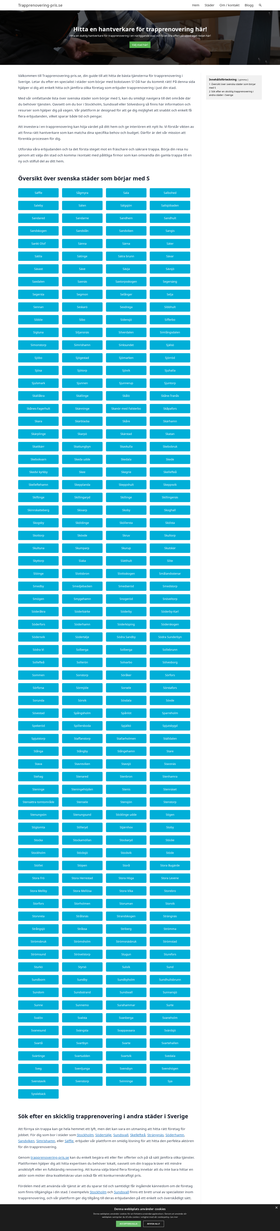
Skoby (126, 510)
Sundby (82, 979)
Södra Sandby (126, 637)
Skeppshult (126, 485)
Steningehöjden (82, 789)
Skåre (126, 421)
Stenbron (126, 776)
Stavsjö (126, 764)
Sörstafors (170, 688)
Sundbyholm (126, 979)
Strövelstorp (82, 954)
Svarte (126, 1043)
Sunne (38, 1005)
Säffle (38, 193)
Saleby (38, 205)
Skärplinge (38, 434)
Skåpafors (170, 408)
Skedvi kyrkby (38, 472)
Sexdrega (126, 307)
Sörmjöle (82, 688)
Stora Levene (170, 878)
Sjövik (126, 370)
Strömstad (170, 941)
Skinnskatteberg (38, 510)
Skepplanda (82, 485)
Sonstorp (82, 675)
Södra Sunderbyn (170, 637)
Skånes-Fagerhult (38, 408)
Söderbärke (82, 611)
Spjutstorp (38, 738)
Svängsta (82, 1030)
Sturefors (170, 954)
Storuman (126, 903)
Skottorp (38, 535)
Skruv (126, 535)
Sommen (38, 675)
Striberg (126, 929)
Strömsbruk (38, 941)
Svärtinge (38, 1056)
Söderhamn (82, 624)
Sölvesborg (170, 662)
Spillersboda (82, 726)
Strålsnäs (82, 916)
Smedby (38, 586)
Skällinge (82, 396)
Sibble (38, 320)
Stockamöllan (82, 840)
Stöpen (82, 865)
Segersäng (170, 281)
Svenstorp (82, 1081)
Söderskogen (170, 624)
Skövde (82, 535)
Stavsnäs (170, 764)
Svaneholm (170, 1018)
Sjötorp (82, 370)
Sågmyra (82, 193)
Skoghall (170, 510)
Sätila (38, 256)
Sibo (82, 320)
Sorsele (126, 688)
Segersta (38, 294)
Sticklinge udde (126, 815)
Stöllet (38, 865)
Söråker (126, 675)
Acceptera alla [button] (128, 1223)
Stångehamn (126, 751)
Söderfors (38, 624)
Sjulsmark (38, 383)
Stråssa (82, 929)
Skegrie (126, 472)
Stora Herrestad (82, 878)
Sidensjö (126, 320)
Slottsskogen (126, 573)
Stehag (38, 776)
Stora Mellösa (82, 891)
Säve (82, 269)
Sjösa (38, 370)
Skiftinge (38, 497)
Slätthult (126, 561)
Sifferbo (170, 320)
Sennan (38, 307)
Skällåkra (38, 396)
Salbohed (170, 193)
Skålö (126, 396)
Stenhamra (170, 776)
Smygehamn (82, 599)
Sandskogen (38, 231)
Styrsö (82, 967)
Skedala (126, 459)
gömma (243, 79)
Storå (126, 865)
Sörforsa (38, 688)
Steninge (38, 789)
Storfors (38, 903)
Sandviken (126, 231)
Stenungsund (82, 815)
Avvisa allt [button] (153, 1223)
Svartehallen (170, 1043)
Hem (195, 5)
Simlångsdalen (170, 332)
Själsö (170, 345)
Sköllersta (126, 523)
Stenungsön (38, 815)
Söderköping (126, 624)
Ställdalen (170, 738)
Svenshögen (170, 1068)
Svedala (170, 1056)
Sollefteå (38, 662)
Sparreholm (170, 713)
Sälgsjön (126, 205)
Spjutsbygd (170, 726)
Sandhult (170, 218)
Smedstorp (170, 586)
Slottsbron (82, 573)
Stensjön (126, 802)
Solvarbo (126, 662)
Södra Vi (38, 650)
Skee (82, 472)
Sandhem (126, 218)
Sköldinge (82, 523)
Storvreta (38, 916)
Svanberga (126, 1018)
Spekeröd (38, 726)
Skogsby (38, 523)
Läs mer (174, 1217)
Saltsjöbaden (170, 205)
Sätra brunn (126, 256)
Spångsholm (82, 713)
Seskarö (82, 307)
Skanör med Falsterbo (126, 408)
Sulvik (126, 967)
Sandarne (82, 218)
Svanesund (38, 1030)
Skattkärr (38, 446)
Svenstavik (38, 1081)
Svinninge (126, 1081)
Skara (38, 421)
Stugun (126, 954)
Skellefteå (170, 472)
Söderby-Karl (170, 611)
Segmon (82, 294)
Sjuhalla (170, 370)
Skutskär (170, 548)
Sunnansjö (170, 992)
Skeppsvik (170, 485)
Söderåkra (38, 611)
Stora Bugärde (170, 865)
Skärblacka (82, 421)
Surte (170, 1005)
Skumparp (82, 548)
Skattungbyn (82, 446)
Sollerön (82, 662)
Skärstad (126, 434)
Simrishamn (82, 345)
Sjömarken (126, 358)
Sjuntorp (170, 383)
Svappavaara (126, 1030)
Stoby (170, 827)
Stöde (170, 853)
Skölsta (170, 523)
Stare (170, 751)
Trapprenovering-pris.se (40, 5)
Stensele (82, 802)
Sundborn (38, 979)
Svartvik (126, 1056)
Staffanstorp (82, 738)
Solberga (82, 650)
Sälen (82, 205)
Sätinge (82, 256)
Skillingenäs (170, 497)
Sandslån (82, 231)
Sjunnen (82, 383)
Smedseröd (126, 586)
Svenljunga (82, 1068)
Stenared (82, 776)
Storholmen (82, 903)
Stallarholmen (126, 738)
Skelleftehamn (38, 485)
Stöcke (170, 840)
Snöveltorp (170, 599)
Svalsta (82, 1018)
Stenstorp (169, 802)
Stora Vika (126, 891)
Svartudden (82, 1056)
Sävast (38, 269)
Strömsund (38, 954)
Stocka (38, 840)
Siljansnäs (82, 332)
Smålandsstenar (170, 573)
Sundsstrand (82, 992)
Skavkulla (126, 446)
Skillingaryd (82, 497)
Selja (170, 294)
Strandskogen (126, 916)
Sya (170, 1081)
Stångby (82, 751)
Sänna (82, 243)
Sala (126, 193)
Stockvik (126, 853)
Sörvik (82, 700)
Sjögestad (82, 358)
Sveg (38, 1068)
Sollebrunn (170, 650)
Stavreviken (82, 764)
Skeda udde (82, 459)
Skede (170, 459)
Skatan (170, 434)
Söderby (126, 611)
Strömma (170, 929)
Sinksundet (126, 345)
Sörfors (170, 675)
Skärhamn (170, 421)
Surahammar (126, 1005)
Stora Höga (126, 878)
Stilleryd (82, 827)
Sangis (170, 231)
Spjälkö (126, 726)
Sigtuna (38, 332)
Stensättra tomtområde (38, 802)
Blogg (249, 5)
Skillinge (126, 497)
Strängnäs (170, 916)
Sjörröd (170, 358)
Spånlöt (126, 713)
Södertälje (82, 637)
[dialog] (140, 1217)
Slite (170, 561)
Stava (38, 764)
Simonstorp (38, 345)
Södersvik (38, 637)
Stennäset (170, 789)
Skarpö (82, 434)
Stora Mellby (38, 891)
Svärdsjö (170, 1030)
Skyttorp (38, 561)
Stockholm (38, 853)
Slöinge (38, 573)
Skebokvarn (38, 459)
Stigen (170, 815)
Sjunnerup (126, 383)
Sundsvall (126, 992)
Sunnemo (82, 1005)
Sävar (170, 256)
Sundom (38, 992)
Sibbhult (170, 307)
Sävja (126, 269)
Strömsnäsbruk (126, 941)
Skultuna (38, 548)
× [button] (276, 1208)
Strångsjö (38, 929)
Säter (170, 243)
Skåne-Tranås (170, 396)
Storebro (170, 891)
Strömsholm (82, 941)
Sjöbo (38, 358)
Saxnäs (82, 281)
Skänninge (82, 408)
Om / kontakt (229, 5)
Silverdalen (126, 332)
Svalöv (38, 1018)
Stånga (38, 751)
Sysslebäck (38, 1094)
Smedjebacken (82, 586)
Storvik (170, 903)
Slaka (82, 561)
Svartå (38, 1043)
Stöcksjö (82, 853)
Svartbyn (82, 1043)
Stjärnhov (126, 827)
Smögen (38, 599)
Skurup (126, 548)
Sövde (170, 700)
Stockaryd (126, 840)
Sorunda (38, 700)
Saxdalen (38, 281)
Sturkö (38, 967)
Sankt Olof (38, 243)
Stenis (126, 789)
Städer (209, 5)
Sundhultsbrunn (170, 979)
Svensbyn (126, 1068)
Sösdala (126, 700)
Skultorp (170, 535)
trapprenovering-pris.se (50, 1157)
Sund (170, 967)
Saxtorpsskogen (126, 281)
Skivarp (82, 510)
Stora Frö (38, 878)
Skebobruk (170, 446)
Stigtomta (38, 827)
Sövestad (38, 713)
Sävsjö (170, 269)
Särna (126, 243)
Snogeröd (126, 599)
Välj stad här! (140, 45)
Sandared (38, 218)
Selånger (126, 294)
